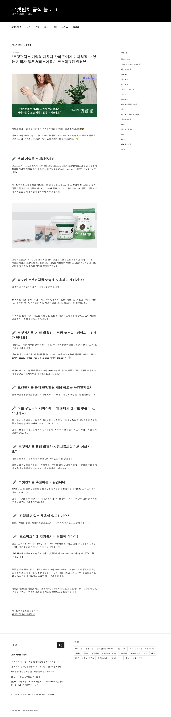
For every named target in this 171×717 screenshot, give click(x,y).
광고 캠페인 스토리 (129, 104)
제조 (123, 139)
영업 (123, 109)
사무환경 (124, 99)
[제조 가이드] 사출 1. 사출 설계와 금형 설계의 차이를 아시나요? (37, 662)
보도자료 (124, 84)
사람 (28, 27)
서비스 (65, 27)
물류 (123, 124)
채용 (46, 27)
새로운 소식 (126, 144)
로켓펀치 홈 (16, 27)
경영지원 (124, 79)
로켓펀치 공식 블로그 (35, 9)
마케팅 (124, 94)
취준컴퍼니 (125, 59)
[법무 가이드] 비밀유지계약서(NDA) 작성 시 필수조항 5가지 (36, 667)
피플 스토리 (126, 119)
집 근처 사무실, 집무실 (130, 64)
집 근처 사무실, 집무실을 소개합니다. (26, 677)
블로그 (76, 27)
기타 (123, 149)
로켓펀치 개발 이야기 (130, 114)
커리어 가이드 (127, 129)
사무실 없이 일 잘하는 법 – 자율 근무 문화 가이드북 (32, 671)
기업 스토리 (126, 69)
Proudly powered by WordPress (24, 711)
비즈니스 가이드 (128, 89)
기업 (37, 27)
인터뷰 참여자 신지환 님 (23, 614)
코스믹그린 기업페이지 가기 (25, 611)
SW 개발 (124, 74)
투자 (55, 27)
